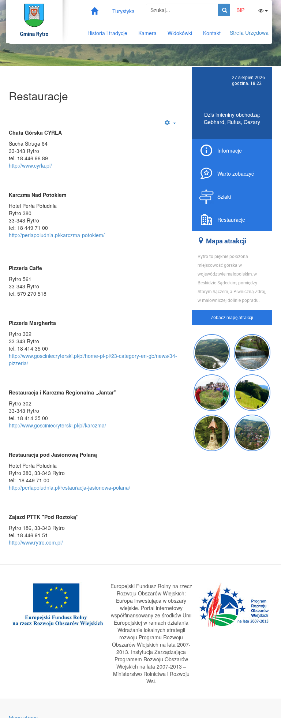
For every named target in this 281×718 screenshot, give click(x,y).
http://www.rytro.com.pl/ (36, 542)
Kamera (147, 33)
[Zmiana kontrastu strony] (263, 10)
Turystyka (123, 11)
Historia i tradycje (107, 33)
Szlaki (224, 196)
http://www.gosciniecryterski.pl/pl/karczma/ (57, 425)
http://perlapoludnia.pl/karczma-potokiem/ (57, 235)
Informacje (229, 150)
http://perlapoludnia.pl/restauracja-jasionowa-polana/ (69, 487)
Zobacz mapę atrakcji (232, 317)
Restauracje (231, 219)
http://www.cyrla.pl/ (30, 165)
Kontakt (212, 33)
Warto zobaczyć (235, 173)
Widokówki (180, 33)
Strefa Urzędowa (249, 32)
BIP (240, 10)
